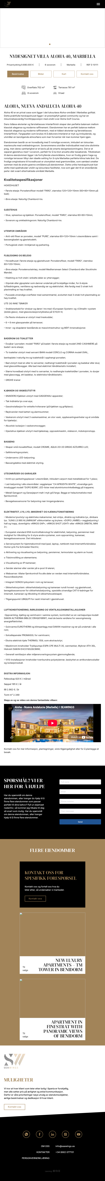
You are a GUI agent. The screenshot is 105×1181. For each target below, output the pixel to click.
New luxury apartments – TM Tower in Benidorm (60, 965)
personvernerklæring (35, 1158)
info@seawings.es (65, 1146)
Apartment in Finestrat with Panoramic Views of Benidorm (62, 1029)
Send (80, 822)
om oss (45, 1146)
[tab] (49, 44)
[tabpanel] (52, 420)
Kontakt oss (35, 898)
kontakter (43, 1152)
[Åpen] (98, 4)
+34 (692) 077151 (65, 1152)
